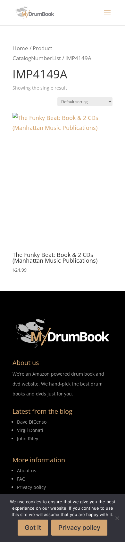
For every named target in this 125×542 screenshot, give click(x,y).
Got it (33, 527)
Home (20, 48)
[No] (117, 518)
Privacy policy (79, 527)
